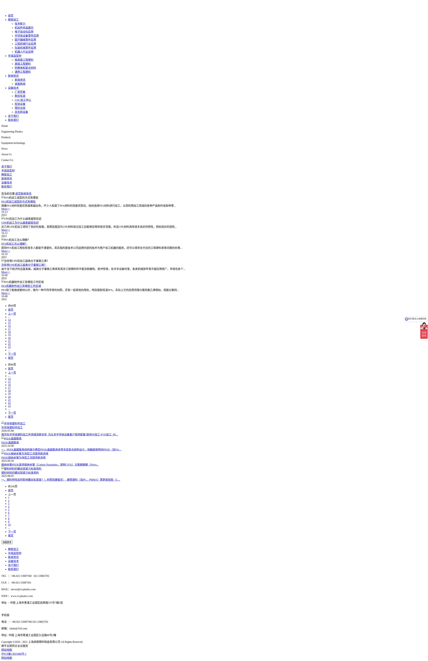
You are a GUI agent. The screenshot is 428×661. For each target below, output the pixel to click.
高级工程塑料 (23, 63)
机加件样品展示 (24, 27)
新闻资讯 (13, 75)
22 (9, 344)
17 (9, 329)
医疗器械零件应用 (25, 39)
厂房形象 (20, 92)
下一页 (12, 353)
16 (9, 326)
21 (9, 341)
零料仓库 (20, 108)
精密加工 (13, 19)
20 (9, 338)
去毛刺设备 (21, 112)
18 (9, 332)
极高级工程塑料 (24, 59)
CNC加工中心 (23, 100)
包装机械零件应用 (25, 47)
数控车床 (20, 96)
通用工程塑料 (23, 71)
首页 (10, 15)
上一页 (12, 313)
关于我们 (13, 116)
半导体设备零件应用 (27, 35)
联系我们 (13, 120)
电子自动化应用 (24, 31)
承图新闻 (20, 83)
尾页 (10, 358)
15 (9, 323)
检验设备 (20, 104)
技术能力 (20, 23)
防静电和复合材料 (25, 67)
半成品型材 (14, 55)
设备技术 (13, 87)
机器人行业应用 (24, 51)
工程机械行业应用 (25, 43)
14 (9, 320)
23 (9, 347)
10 (9, 524)
